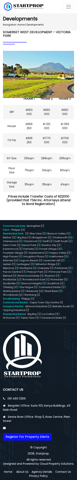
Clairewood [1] (12, 241)
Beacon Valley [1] (58, 233)
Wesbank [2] (34, 291)
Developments (35, 24)
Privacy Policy (38, 476)
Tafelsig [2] (10, 287)
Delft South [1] (63, 241)
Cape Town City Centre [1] (46, 302)
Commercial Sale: (15, 226)
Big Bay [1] (24, 237)
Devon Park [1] (31, 245)
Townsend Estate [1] (52, 287)
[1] (26, 233)
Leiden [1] (9, 264)
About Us (22, 472)
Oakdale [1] (45, 268)
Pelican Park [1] (37, 272)
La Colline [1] (50, 314)
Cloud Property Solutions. (57, 464)
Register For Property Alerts (27, 436)
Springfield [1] (35, 226)
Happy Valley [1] (59, 253)
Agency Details (42, 472)
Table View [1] (29, 318)
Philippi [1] (28, 299)
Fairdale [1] (30, 249)
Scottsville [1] (11, 283)
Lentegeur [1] (25, 264)
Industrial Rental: (14, 306)
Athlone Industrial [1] (38, 306)
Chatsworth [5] (62, 237)
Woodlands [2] (13, 295)
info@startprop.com (22, 428)
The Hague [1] (28, 287)
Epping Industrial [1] (16, 310)
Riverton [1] (52, 276)
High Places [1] (12, 256)
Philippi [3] (18, 230)
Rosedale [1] (59, 279)
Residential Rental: (15, 314)
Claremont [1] (32, 241)
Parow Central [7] (14, 272)
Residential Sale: (14, 233)
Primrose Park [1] (59, 272)
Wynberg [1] (32, 295)
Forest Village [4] (50, 249)
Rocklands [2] (12, 279)
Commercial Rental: (16, 302)
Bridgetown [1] (41, 237)
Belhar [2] (9, 237)
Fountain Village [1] (15, 253)
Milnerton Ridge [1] (47, 264)
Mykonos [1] (10, 268)
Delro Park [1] (11, 245)
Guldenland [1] (38, 253)
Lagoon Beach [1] (31, 260)
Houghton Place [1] (35, 256)
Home (21, 24)
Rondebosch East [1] (36, 279)
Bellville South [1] (63, 306)
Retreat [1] (9, 276)
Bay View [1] (38, 233)
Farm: (7, 230)
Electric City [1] (51, 245)
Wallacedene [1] (13, 291)
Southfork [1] (55, 283)
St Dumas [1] (11, 318)
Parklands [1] (63, 268)
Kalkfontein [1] (59, 256)
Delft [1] (48, 241)
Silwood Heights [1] (33, 283)
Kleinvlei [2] (10, 260)
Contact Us (63, 472)
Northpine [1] (28, 268)
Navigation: (10, 24)
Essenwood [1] (12, 249)
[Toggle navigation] (68, 7)
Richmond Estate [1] (30, 276)
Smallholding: (12, 299)
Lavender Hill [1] (54, 260)
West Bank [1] (53, 291)
